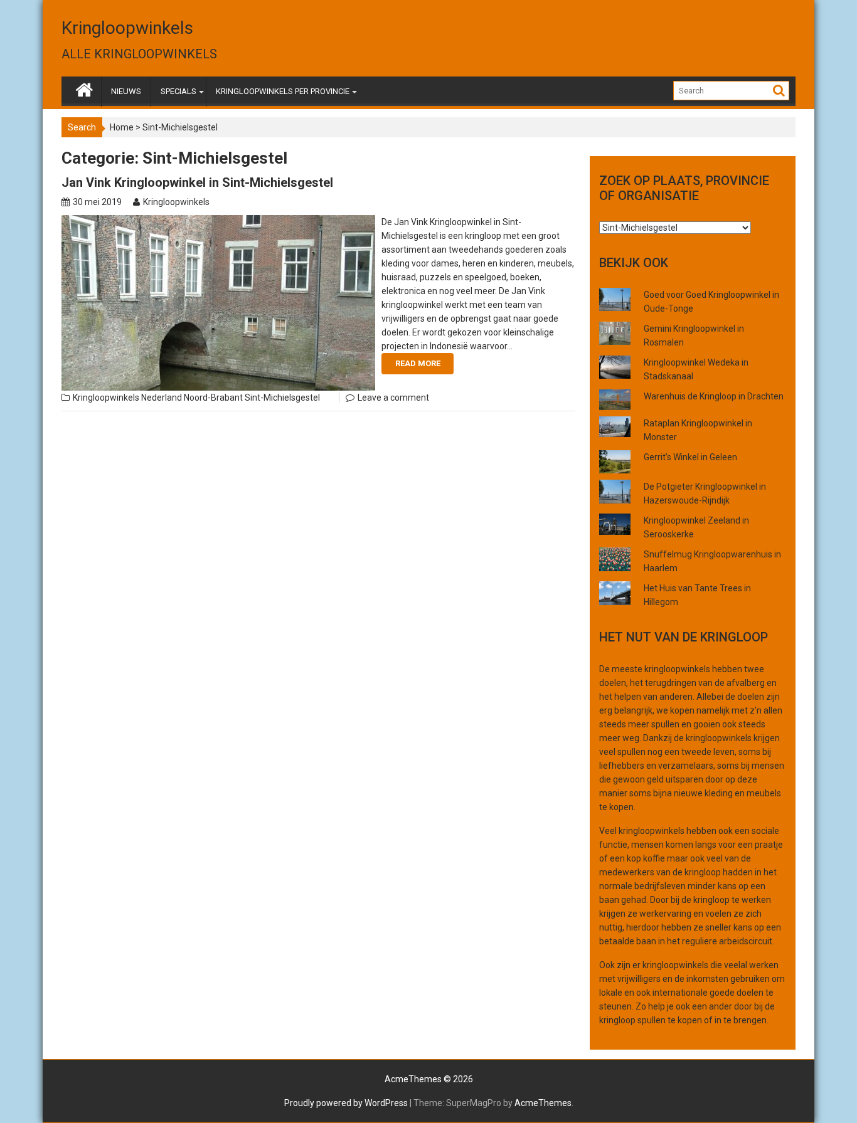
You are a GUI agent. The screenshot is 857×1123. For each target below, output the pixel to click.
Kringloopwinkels (127, 28)
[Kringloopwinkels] (84, 87)
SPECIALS (178, 91)
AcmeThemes (543, 1103)
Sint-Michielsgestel (282, 398)
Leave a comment (393, 398)
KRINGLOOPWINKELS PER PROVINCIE (282, 91)
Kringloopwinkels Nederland (127, 398)
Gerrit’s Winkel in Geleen (690, 457)
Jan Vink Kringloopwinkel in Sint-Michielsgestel (197, 182)
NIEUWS (126, 91)
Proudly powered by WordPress (346, 1103)
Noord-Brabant (213, 398)
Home (122, 127)
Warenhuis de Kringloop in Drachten (714, 396)
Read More (417, 363)
